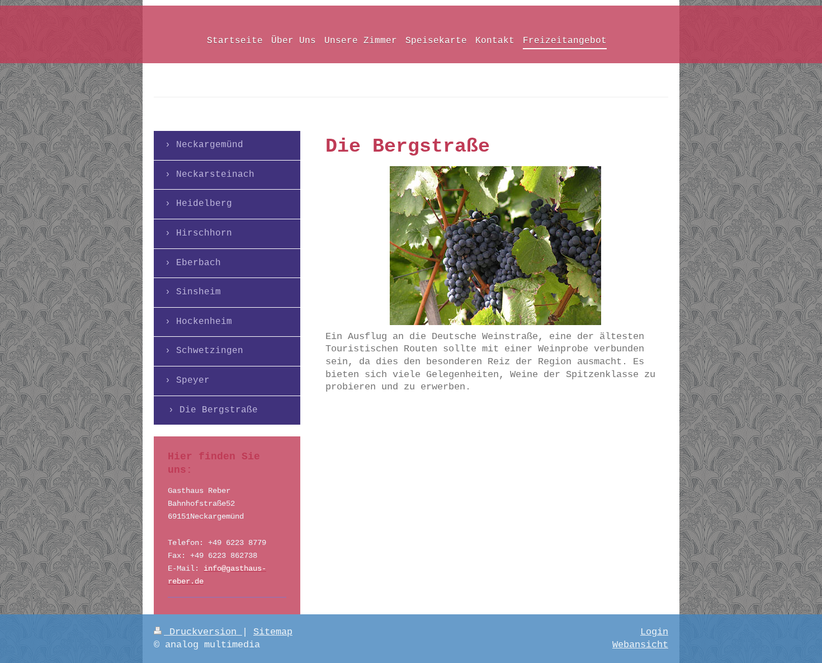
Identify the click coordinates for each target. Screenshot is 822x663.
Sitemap (272, 632)
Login (654, 632)
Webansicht (640, 645)
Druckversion (203, 632)
